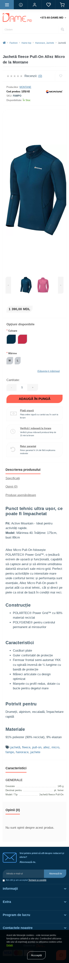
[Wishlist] (60, 76)
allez (46, 747)
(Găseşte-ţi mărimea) (48, 371)
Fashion (14, 43)
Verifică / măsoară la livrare (35, 428)
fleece (26, 747)
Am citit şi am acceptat (26, 880)
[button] (34, 4)
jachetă (15, 747)
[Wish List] (48, 4)
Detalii (9, 945)
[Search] (62, 29)
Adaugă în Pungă (34, 399)
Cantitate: (13, 380)
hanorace (22, 752)
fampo (10, 752)
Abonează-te (55, 873)
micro (55, 747)
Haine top (26, 43)
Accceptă (36, 955)
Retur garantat (28, 446)
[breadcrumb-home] (4, 43)
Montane (25, 87)
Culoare (11, 330)
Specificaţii (13, 478)
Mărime (11, 353)
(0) (40, 76)
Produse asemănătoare (21, 495)
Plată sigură (27, 410)
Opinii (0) (11, 486)
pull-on (36, 747)
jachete (35, 752)
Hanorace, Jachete (44, 43)
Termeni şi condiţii (37, 880)
